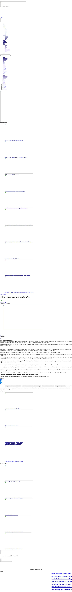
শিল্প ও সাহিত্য (5, 42)
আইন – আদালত (7, 49)
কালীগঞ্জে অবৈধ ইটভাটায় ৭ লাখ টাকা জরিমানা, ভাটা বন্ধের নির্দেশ (14, 140)
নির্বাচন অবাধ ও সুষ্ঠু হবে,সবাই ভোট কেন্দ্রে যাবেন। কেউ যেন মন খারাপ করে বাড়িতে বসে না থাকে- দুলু (19, 292)
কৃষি (5, 48)
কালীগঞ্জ (6, 38)
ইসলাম (6, 45)
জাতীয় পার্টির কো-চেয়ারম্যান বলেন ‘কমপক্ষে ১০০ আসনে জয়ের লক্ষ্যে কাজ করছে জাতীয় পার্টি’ (18, 224)
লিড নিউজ (4, 69)
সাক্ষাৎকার (4, 40)
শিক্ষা (5, 46)
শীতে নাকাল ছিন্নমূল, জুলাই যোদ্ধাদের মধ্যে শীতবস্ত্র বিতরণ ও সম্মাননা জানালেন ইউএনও (17, 241)
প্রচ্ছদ (1, 17)
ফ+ (1, 335)
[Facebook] (36, 380)
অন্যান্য (4, 44)
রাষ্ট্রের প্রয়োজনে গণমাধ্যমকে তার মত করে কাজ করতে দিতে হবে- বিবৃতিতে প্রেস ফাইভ (17, 275)
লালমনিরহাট (4, 35)
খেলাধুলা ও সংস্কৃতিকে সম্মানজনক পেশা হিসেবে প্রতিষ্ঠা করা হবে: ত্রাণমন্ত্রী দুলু (16, 157)
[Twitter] (36, 382)
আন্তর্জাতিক (4, 60)
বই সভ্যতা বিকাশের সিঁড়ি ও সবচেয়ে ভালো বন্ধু (11, 425)
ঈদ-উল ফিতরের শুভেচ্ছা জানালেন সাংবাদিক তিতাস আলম (13, 444)
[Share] (36, 383)
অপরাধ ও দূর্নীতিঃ (7, 50)
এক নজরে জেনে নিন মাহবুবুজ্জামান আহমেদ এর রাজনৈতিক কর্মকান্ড (14, 461)
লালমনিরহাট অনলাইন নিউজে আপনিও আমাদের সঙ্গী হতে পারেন (14, 442)
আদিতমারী (6, 37)
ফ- (2, 335)
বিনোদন (6, 47)
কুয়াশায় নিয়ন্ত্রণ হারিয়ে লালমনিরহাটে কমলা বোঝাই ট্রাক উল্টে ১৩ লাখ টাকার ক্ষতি (16, 208)
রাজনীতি (4, 67)
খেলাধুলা (4, 43)
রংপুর (5, 34)
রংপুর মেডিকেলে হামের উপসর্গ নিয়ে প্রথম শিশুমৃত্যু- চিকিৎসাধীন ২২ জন (15, 191)
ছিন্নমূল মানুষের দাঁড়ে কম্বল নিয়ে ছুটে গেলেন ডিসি (12, 258)
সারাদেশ (4, 73)
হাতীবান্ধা (6, 36)
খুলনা (5, 31)
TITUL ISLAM (3, 302)
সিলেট (6, 33)
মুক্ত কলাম (4, 41)
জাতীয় (3, 63)
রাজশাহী (6, 30)
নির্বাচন (6, 51)
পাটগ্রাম (6, 39)
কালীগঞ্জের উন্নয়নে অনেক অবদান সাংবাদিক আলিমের (12, 408)
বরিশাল (6, 32)
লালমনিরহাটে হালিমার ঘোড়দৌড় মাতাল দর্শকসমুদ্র (12, 174)
